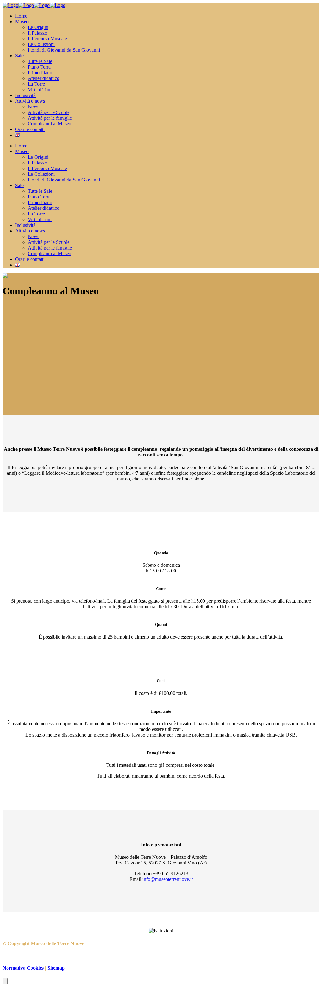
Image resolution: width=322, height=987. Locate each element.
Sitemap (56, 968)
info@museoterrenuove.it (167, 879)
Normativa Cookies (23, 968)
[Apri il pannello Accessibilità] (5, 981)
